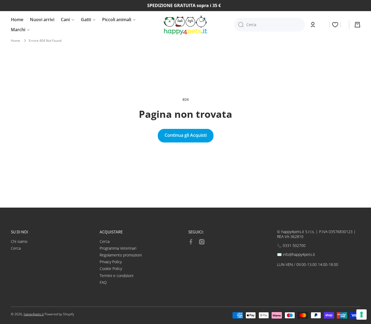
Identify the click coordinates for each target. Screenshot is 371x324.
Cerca (16, 248)
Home (15, 41)
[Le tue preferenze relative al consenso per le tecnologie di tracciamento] (361, 314)
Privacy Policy (111, 261)
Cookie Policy (111, 268)
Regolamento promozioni (121, 255)
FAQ (103, 282)
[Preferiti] (335, 24)
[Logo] (185, 24)
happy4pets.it (34, 314)
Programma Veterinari (118, 248)
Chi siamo (19, 241)
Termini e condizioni (116, 275)
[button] (357, 24)
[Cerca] (239, 24)
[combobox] (269, 24)
